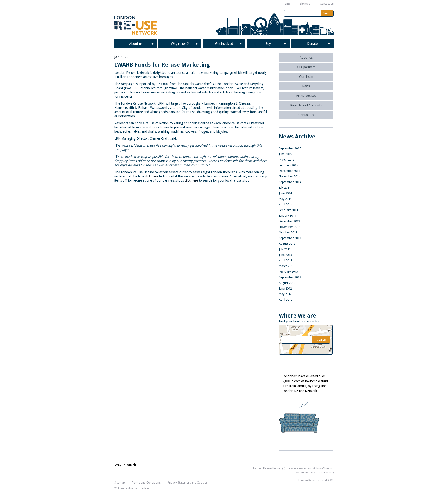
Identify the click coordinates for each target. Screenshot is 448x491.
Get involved (224, 44)
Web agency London (126, 488)
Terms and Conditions (146, 482)
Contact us (327, 3)
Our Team (306, 76)
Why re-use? (180, 44)
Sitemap (305, 3)
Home (286, 3)
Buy (268, 44)
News (306, 86)
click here (151, 176)
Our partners (306, 67)
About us (135, 44)
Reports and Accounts (306, 105)
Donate (312, 44)
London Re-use (135, 25)
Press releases (306, 96)
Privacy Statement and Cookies (187, 482)
